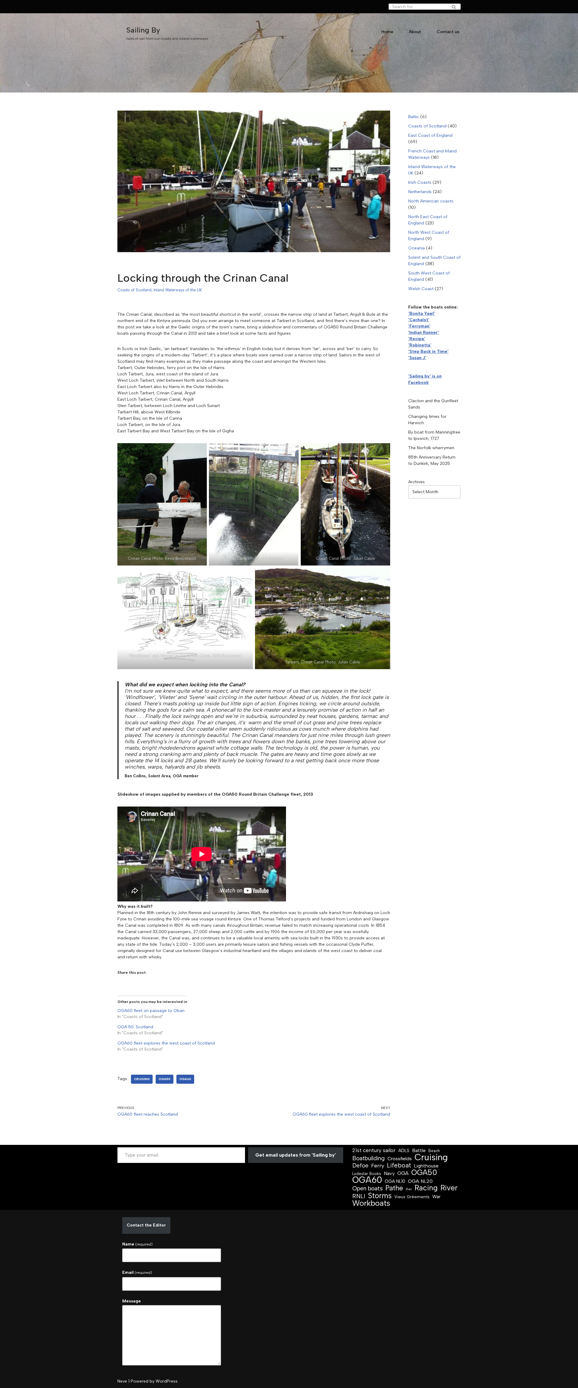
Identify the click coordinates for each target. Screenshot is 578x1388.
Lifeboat (399, 1165)
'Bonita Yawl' (421, 313)
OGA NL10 (395, 1181)
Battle (419, 1150)
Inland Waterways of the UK (178, 290)
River (449, 1188)
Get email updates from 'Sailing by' (295, 1155)
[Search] (454, 7)
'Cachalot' (418, 319)
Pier (409, 1189)
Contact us (448, 31)
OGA (403, 1173)
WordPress (167, 1381)
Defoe (360, 1165)
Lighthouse (426, 1166)
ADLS (403, 1150)
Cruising (142, 1079)
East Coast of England (430, 135)
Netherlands (420, 191)
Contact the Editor (146, 1225)
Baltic (413, 116)
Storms (380, 1195)
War (436, 1196)
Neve (122, 1381)
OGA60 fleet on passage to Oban (151, 1010)
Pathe (394, 1188)
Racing (426, 1188)
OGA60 (185, 1079)
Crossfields (399, 1158)
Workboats (371, 1203)
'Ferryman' (419, 326)
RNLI (358, 1196)
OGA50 (164, 1079)
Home (387, 31)
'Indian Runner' (423, 332)
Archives (416, 481)
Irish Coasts (419, 182)
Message (131, 1301)
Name (137, 1244)
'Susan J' (417, 357)
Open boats (367, 1188)
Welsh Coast (421, 288)
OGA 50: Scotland (135, 1026)
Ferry (377, 1166)
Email (137, 1272)
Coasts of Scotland (134, 290)
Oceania (416, 248)
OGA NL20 (420, 1181)
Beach (434, 1150)
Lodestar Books (366, 1173)
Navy (389, 1173)
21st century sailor (374, 1150)
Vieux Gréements (412, 1196)
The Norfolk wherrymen (431, 447)
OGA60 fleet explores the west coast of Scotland (166, 1043)
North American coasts (430, 201)
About (415, 31)
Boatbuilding (368, 1158)
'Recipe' (416, 338)
